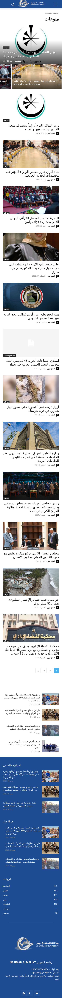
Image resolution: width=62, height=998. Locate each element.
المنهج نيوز (51, 133)
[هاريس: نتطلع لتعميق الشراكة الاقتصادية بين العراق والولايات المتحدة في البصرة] (50, 715)
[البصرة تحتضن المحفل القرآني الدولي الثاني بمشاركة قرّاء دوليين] (31, 200)
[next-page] (37, 670)
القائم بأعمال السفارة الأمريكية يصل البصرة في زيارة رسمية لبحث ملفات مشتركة (24, 744)
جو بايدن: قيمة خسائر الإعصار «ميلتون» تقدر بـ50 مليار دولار (34, 601)
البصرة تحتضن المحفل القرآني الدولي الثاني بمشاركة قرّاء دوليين (34, 220)
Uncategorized (9, 356)
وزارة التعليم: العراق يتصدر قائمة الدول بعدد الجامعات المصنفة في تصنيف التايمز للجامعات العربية (31, 457)
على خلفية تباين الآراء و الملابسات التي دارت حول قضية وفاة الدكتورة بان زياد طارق (34, 268)
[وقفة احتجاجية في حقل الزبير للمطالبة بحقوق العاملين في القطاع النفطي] (50, 730)
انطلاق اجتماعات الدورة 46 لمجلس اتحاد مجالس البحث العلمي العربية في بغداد (32, 362)
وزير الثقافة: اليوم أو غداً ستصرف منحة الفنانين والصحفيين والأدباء (34, 127)
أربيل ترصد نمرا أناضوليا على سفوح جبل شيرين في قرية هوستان (32, 409)
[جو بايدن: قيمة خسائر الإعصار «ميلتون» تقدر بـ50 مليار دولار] (31, 582)
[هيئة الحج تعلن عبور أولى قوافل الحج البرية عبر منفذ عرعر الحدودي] (31, 297)
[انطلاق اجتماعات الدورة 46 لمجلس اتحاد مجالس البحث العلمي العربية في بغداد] (31, 343)
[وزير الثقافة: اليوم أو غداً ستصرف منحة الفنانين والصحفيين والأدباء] (31, 44)
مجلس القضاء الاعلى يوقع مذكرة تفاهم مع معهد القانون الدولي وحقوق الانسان (31, 555)
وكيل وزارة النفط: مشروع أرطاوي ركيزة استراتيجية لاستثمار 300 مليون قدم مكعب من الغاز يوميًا (21, 697)
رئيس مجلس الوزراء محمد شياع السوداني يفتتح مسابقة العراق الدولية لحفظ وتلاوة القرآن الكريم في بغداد (31, 507)
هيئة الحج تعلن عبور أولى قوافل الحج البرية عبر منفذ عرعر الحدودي (31, 316)
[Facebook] (29, 993)
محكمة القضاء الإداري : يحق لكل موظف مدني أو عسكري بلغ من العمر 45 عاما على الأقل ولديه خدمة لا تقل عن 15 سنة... (31, 649)
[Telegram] (23, 993)
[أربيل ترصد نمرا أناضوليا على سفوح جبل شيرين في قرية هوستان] (31, 389)
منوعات (6, 48)
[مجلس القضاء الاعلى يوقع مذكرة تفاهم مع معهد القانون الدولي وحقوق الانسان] (31, 536)
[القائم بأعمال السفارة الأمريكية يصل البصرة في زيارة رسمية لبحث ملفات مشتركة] (50, 746)
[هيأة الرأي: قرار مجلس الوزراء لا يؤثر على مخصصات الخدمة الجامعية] (37, 76)
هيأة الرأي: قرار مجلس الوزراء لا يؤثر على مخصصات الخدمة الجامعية (32, 173)
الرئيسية (56, 13)
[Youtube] (37, 993)
